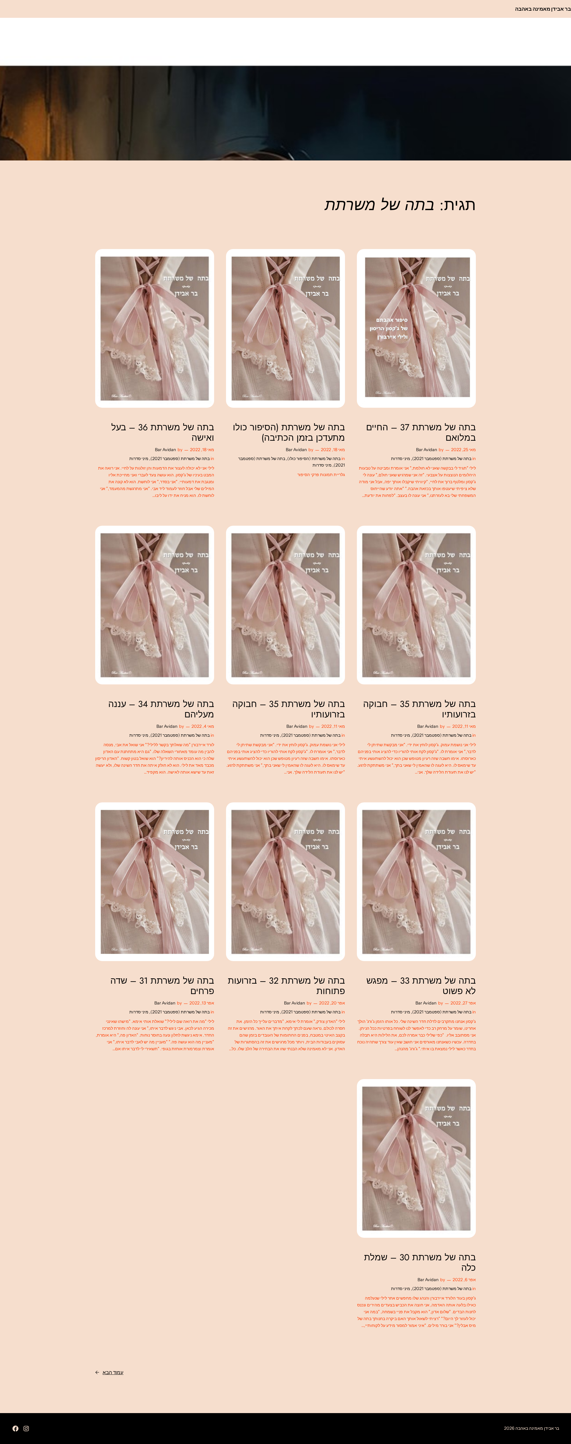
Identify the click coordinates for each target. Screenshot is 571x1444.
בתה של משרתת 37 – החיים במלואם (421, 432)
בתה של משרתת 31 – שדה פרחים (162, 985)
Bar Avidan (426, 449)
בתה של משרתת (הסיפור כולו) (314, 458)
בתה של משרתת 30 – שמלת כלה (420, 1262)
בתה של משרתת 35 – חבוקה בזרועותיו (419, 709)
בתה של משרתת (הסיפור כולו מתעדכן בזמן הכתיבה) (289, 432)
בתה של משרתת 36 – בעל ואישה (162, 432)
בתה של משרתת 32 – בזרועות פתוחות (286, 985)
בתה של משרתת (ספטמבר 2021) (441, 458)
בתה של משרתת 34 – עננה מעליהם (161, 709)
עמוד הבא (109, 1372)
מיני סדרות (400, 458)
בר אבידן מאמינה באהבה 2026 (531, 1428)
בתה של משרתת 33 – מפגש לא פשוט (421, 985)
